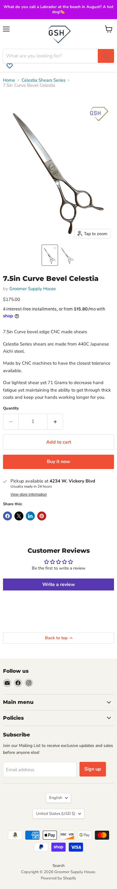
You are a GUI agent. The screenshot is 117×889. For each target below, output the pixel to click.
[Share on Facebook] (7, 516)
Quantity (11, 408)
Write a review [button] (58, 584)
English (55, 797)
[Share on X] (18, 516)
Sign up (92, 769)
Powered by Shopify (58, 878)
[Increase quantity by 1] (55, 421)
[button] (50, 255)
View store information (28, 494)
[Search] (106, 56)
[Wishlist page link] (10, 66)
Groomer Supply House (32, 289)
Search (58, 865)
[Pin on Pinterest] (41, 516)
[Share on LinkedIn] (30, 516)
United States (55, 813)
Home (9, 80)
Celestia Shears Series (43, 80)
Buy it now (58, 461)
